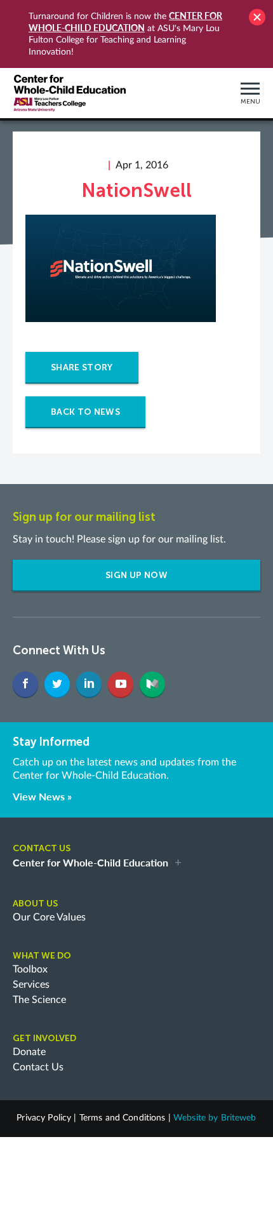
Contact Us (38, 1067)
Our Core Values (49, 917)
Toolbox (30, 969)
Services (31, 984)
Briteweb (238, 1118)
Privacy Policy (44, 1118)
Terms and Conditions (122, 1118)
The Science (39, 1000)
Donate (29, 1052)
